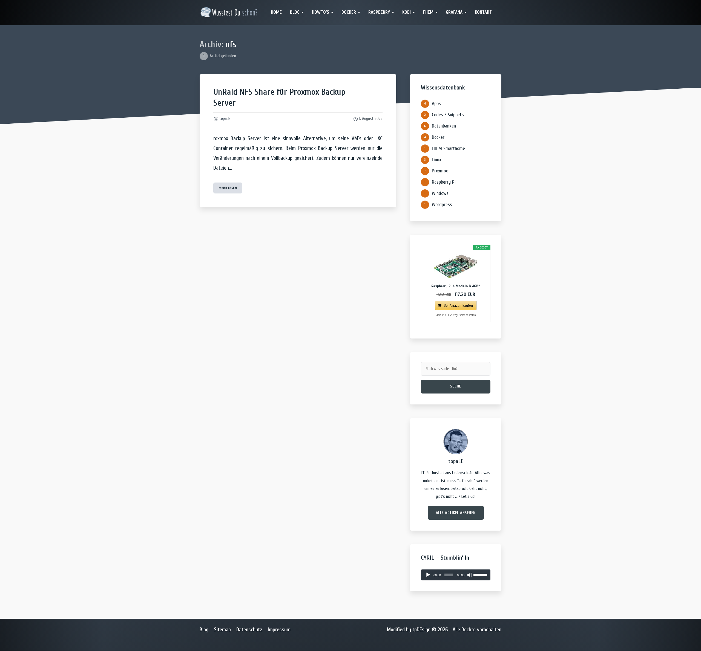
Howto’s (320, 12)
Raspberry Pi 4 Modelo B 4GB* (455, 286)
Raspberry (379, 12)
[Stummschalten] (470, 575)
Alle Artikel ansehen (456, 512)
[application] (455, 574)
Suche (455, 386)
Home (276, 12)
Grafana (454, 12)
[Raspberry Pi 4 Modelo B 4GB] (455, 266)
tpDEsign (421, 629)
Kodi (406, 12)
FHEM (428, 12)
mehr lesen (228, 188)
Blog (295, 12)
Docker (348, 12)
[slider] (480, 574)
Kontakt (483, 12)
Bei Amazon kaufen (458, 305)
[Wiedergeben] (428, 575)
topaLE (224, 118)
